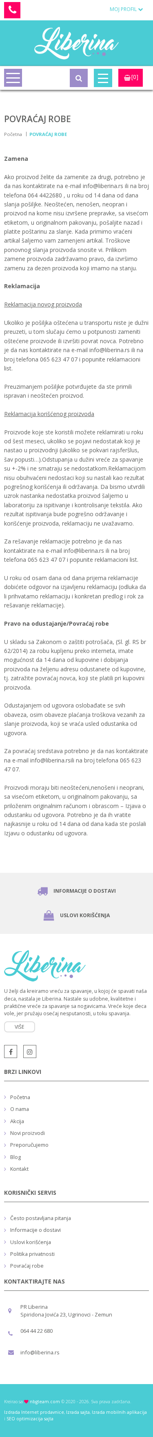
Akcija (17, 1121)
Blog (15, 1157)
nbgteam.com (45, 1401)
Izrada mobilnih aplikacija (119, 1412)
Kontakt (19, 1168)
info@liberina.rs (40, 1352)
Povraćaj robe (27, 1265)
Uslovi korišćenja (85, 915)
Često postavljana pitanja (40, 1218)
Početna (13, 134)
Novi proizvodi (27, 1133)
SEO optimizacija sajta (30, 1419)
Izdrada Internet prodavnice (34, 1412)
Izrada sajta (78, 1412)
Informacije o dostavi (84, 890)
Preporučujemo (29, 1144)
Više (19, 1026)
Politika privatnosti (32, 1253)
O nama (19, 1109)
